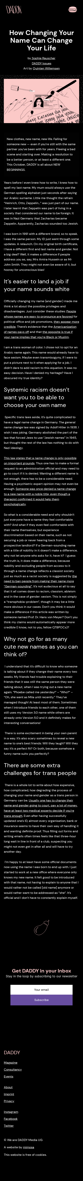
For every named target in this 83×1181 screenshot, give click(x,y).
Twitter (9, 1126)
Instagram (11, 1112)
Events (8, 1076)
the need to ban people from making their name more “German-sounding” (40, 581)
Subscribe (41, 1000)
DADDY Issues (41, 63)
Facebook (11, 1119)
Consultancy (13, 1070)
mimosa (28, 1147)
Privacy (9, 1101)
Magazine (10, 1063)
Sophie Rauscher (43, 58)
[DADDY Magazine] (13, 10)
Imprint (9, 1094)
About (8, 1087)
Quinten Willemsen (46, 68)
